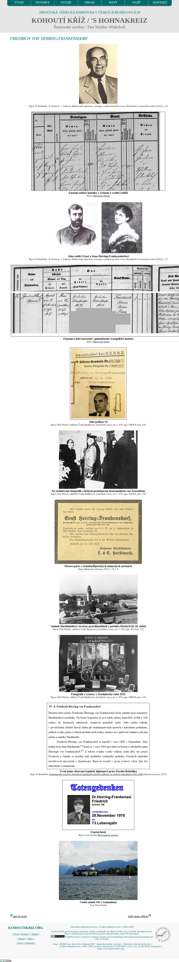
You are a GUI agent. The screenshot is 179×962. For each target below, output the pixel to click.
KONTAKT (160, 2)
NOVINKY (42, 2)
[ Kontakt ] (30, 943)
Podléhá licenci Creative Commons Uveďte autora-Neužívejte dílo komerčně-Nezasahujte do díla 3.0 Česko (109, 938)
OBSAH (89, 2)
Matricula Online (101, 196)
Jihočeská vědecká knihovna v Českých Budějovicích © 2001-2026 (102, 927)
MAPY (113, 2)
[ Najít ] (20, 943)
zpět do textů (20, 916)
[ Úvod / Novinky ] (21, 934)
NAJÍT (136, 2)
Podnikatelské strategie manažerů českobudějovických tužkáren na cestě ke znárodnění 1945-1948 (96, 774)
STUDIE (66, 2)
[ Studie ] (34, 934)
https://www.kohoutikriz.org (110, 948)
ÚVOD (19, 2)
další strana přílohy (138, 916)
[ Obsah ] (21, 938)
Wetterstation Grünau (108, 835)
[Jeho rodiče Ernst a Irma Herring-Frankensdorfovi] (76, 227)
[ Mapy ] (31, 938)
